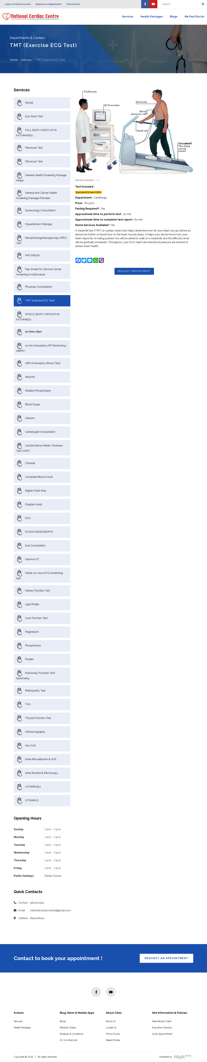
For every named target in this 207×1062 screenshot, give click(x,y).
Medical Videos (68, 1027)
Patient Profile (113, 1040)
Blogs (174, 16)
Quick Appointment (162, 1034)
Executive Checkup (162, 1027)
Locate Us (111, 1027)
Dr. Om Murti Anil (68, 1040)
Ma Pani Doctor (195, 16)
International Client (161, 1021)
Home (13, 60)
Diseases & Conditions (71, 1034)
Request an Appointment (49, 4)
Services (127, 16)
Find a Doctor (73, 4)
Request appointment (134, 271)
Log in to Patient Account (18, 4)
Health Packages (152, 16)
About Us (111, 1021)
